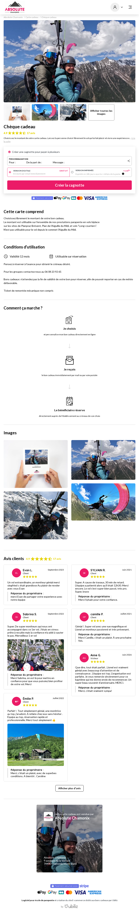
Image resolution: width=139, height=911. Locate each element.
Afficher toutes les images (101, 112)
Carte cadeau (32, 17)
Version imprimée (102, 170)
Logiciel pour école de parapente (38, 900)
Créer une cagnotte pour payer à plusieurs (36, 151)
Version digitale (40, 171)
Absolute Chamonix (13, 17)
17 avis (31, 133)
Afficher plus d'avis (69, 788)
